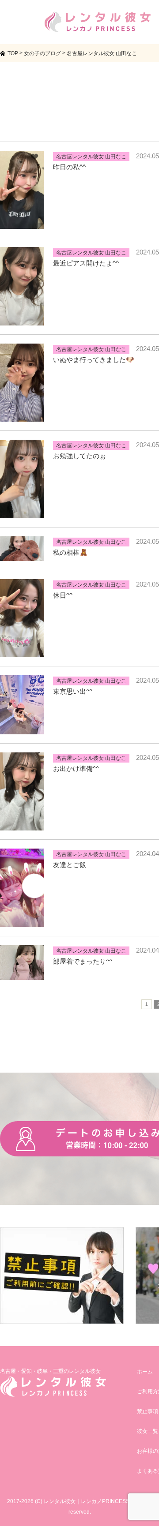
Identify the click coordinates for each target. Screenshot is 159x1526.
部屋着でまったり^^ (82, 961)
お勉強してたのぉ (79, 456)
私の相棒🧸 (70, 552)
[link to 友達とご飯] (22, 921)
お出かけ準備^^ (76, 768)
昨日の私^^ (69, 167)
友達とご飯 (69, 864)
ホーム (145, 1372)
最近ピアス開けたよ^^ (86, 263)
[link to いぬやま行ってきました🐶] (22, 416)
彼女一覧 (147, 1431)
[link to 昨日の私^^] (22, 223)
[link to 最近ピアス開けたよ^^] (22, 320)
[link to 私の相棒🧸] (22, 555)
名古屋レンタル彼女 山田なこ (91, 156)
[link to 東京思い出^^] (22, 729)
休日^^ (62, 595)
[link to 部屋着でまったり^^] (22, 974)
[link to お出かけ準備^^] (22, 825)
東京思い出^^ (72, 691)
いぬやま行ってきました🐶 (93, 359)
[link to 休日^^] (22, 651)
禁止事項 (147, 1411)
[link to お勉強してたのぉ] (22, 512)
